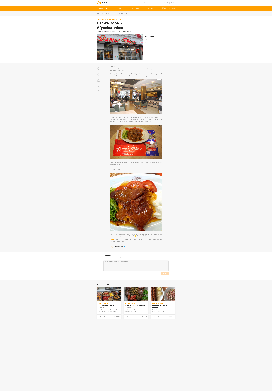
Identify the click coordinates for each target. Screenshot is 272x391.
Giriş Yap (173, 2)
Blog (152, 8)
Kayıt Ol (166, 2)
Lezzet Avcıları (103, 8)
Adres (112, 239)
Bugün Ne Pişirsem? (169, 8)
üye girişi (120, 261)
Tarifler (121, 8)
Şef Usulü (136, 8)
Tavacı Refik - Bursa (106, 305)
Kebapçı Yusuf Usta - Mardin (160, 306)
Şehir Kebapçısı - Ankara (135, 305)
